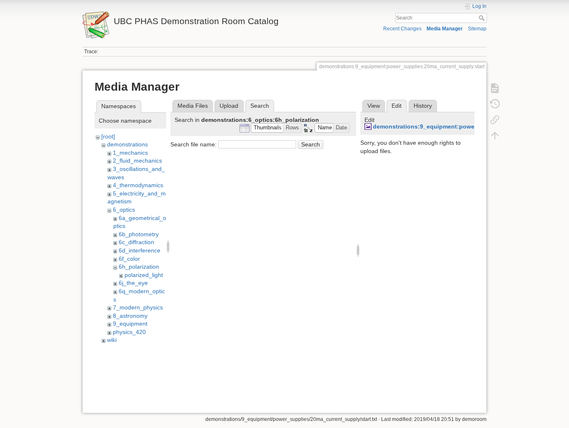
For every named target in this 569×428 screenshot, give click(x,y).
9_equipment (130, 323)
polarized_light (144, 275)
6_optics (124, 209)
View (373, 105)
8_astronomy (130, 315)
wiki (112, 339)
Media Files (192, 105)
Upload (229, 105)
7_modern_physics (138, 307)
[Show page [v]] (494, 88)
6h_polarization (139, 266)
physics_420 (129, 332)
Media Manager (445, 29)
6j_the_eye (133, 283)
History (423, 105)
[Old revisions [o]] (494, 104)
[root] (108, 136)
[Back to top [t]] (494, 135)
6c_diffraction (136, 242)
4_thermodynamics (138, 185)
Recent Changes (402, 29)
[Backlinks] (494, 120)
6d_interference (139, 250)
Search (483, 18)
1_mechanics (130, 152)
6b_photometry (139, 234)
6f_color (129, 258)
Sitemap (477, 29)
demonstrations (127, 144)
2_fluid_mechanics (137, 160)
